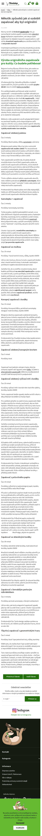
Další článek (31, 676)
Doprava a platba (8, 771)
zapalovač (33, 219)
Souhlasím (20, 828)
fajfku (29, 369)
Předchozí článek (13, 676)
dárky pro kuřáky (23, 87)
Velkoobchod (7, 784)
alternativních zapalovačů (10, 372)
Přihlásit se (32, 699)
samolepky (27, 142)
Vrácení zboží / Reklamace (11, 774)
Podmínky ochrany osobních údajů (14, 781)
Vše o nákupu (7, 777)
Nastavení (20, 823)
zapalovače (24, 32)
